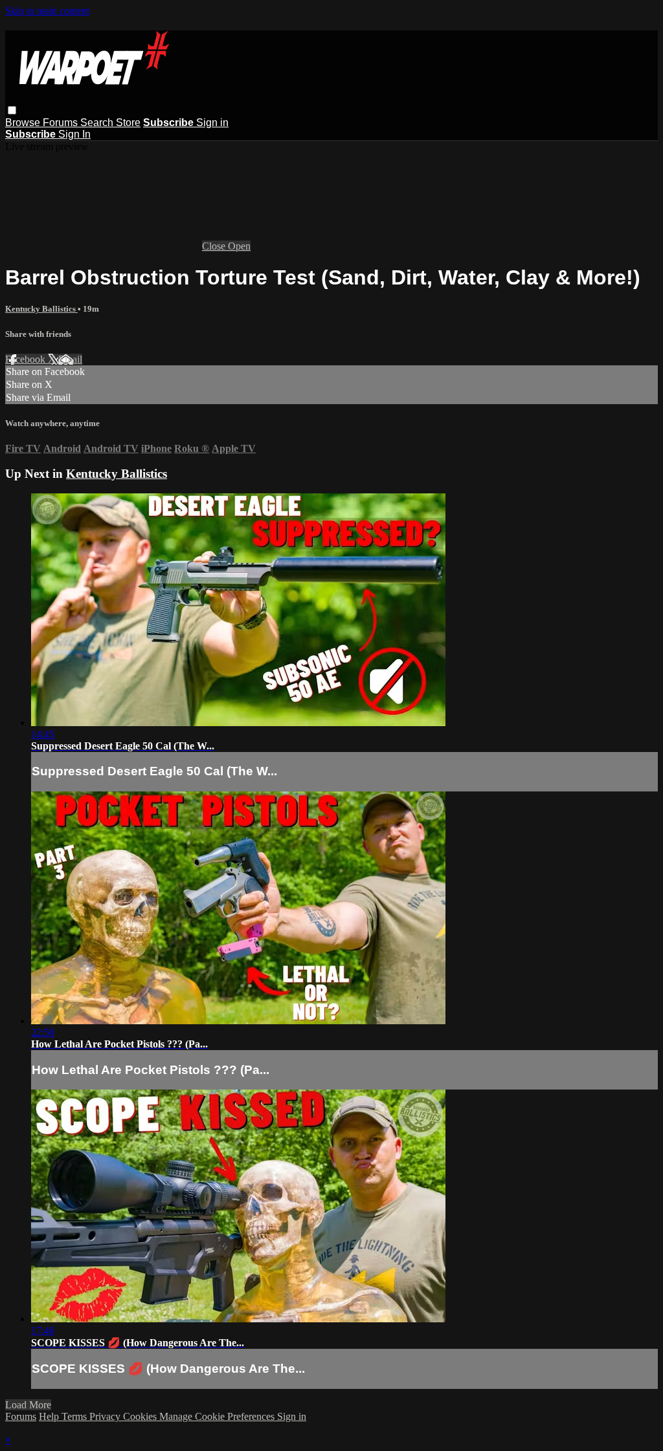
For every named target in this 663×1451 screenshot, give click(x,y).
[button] (12, 110)
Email (70, 359)
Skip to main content (47, 10)
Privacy (106, 1416)
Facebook (26, 359)
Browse (24, 122)
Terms (75, 1416)
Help (50, 1416)
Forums (61, 122)
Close (215, 246)
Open (239, 246)
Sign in (212, 122)
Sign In (74, 134)
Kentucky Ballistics (41, 309)
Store (128, 122)
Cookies (141, 1416)
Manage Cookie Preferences (218, 1416)
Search (98, 122)
